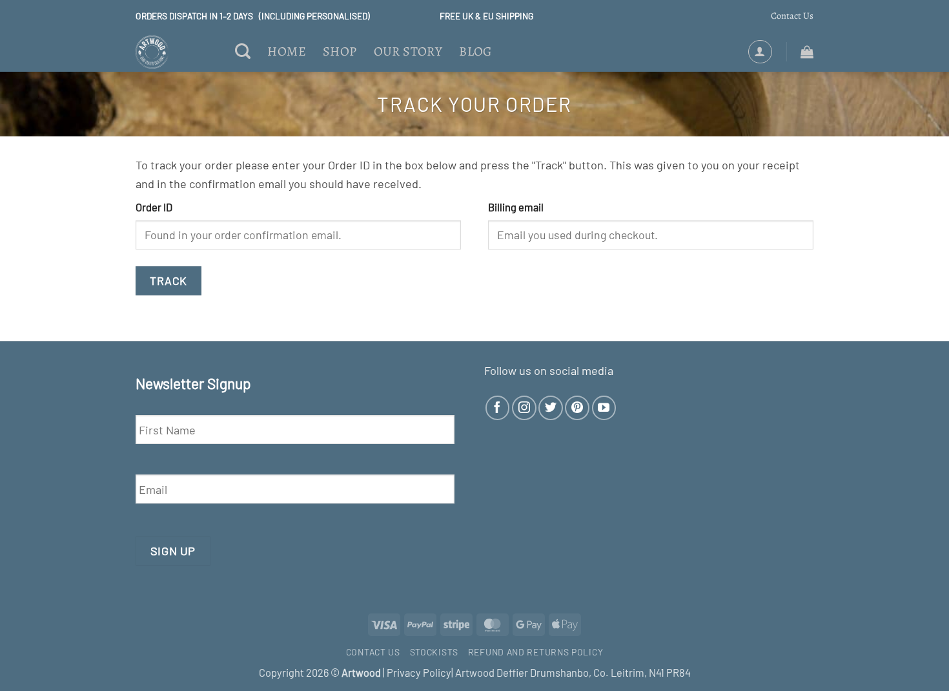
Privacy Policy (419, 672)
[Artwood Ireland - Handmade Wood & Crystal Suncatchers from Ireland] (176, 52)
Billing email (516, 207)
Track (168, 280)
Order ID (154, 207)
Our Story (408, 51)
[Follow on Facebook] (497, 408)
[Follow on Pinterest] (577, 408)
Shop (340, 51)
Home (286, 51)
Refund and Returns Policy (535, 651)
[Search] (242, 52)
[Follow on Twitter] (550, 408)
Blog (475, 51)
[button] (759, 51)
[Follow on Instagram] (524, 408)
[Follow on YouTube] (604, 408)
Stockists (434, 651)
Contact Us (792, 15)
